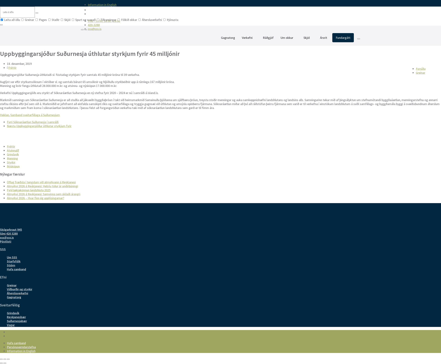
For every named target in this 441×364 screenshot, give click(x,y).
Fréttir (12, 68)
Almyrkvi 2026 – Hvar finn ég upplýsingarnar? (35, 198)
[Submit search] (36, 12)
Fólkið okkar (129, 20)
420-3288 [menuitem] (94, 25)
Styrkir (11, 162)
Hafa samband (16, 269)
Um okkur (286, 38)
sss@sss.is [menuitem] (94, 29)
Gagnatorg (228, 38)
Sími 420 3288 (9, 234)
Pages (43, 20)
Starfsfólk (13, 261)
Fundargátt (343, 38)
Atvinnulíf (13, 150)
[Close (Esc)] (1, 359)
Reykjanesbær (16, 317)
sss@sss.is (7, 238)
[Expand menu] (85, 29)
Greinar (29, 20)
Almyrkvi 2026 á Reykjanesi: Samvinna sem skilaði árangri (43, 194)
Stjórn (11, 265)
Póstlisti (5, 241)
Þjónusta (172, 20)
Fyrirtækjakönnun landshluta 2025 (28, 190)
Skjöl (67, 20)
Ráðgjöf (268, 38)
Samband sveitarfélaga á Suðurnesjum (35, 115)
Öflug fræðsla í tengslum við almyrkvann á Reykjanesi (41, 182)
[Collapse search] (1, 24)
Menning (12, 158)
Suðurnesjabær (17, 321)
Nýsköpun (13, 166)
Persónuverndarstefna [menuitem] (21, 347)
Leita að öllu (12, 20)
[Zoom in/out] (8, 359)
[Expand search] (82, 29)
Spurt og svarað (85, 20)
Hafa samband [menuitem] (16, 343)
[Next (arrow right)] (4, 363)
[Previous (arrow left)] (1, 363)
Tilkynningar (108, 20)
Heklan (4, 115)
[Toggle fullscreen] (4, 359)
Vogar (11, 325)
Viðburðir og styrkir (19, 289)
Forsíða (420, 69)
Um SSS (12, 257)
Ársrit (323, 38)
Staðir (55, 20)
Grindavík (13, 154)
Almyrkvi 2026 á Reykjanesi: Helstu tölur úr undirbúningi (42, 186)
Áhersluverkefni (152, 20)
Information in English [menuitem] (102, 5)
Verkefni (247, 38)
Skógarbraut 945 (11, 230)
